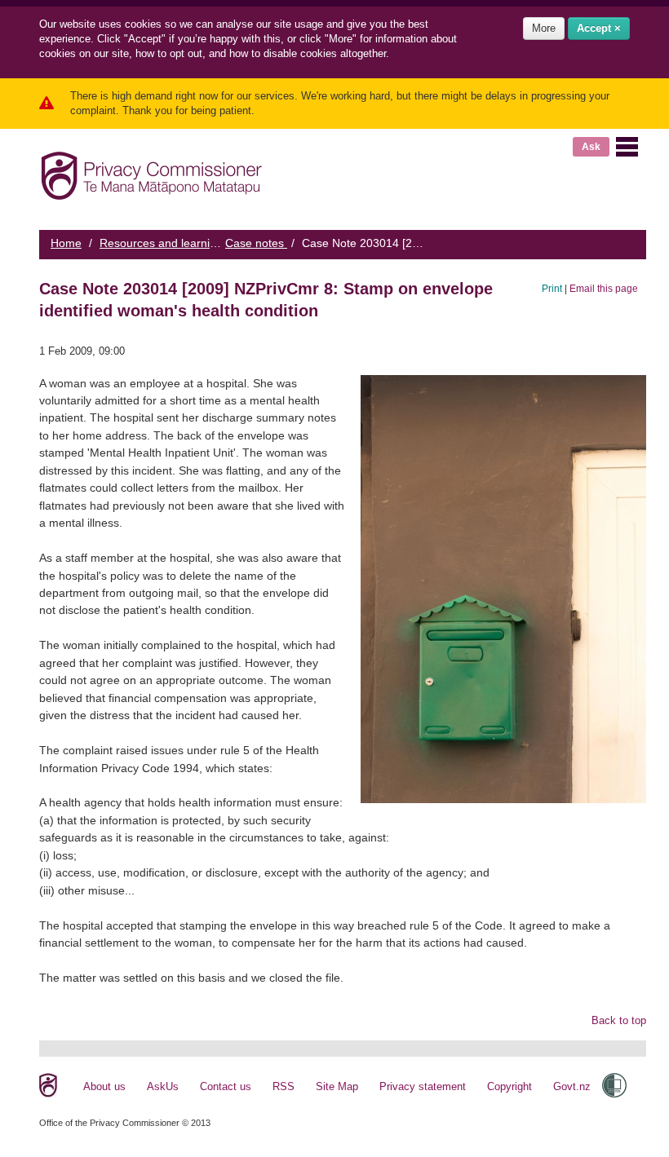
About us (104, 1086)
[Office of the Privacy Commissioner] (151, 172)
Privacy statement (422, 1086)
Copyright (509, 1086)
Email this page (603, 288)
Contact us (225, 1086)
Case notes (256, 243)
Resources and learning (161, 243)
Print (552, 288)
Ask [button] (591, 146)
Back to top (618, 1020)
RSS (283, 1086)
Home (66, 243)
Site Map (337, 1086)
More (544, 28)
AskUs (163, 1086)
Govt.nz (572, 1086)
